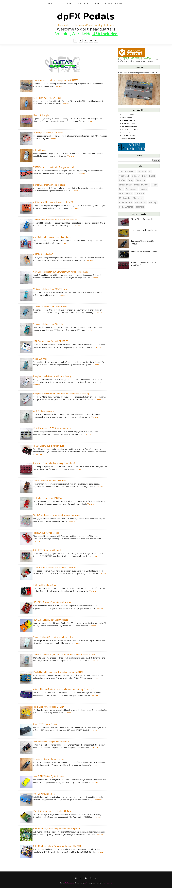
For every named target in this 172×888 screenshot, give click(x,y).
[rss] (96, 41)
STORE (58, 4)
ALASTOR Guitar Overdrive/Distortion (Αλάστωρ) (55, 567)
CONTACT (88, 4)
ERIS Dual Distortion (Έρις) (45, 585)
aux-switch (124, 175)
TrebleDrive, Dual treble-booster (47, 532)
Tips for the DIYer (127, 138)
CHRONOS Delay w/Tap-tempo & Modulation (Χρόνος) (57, 828)
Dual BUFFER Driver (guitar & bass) (48, 776)
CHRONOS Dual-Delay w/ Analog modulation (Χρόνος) (57, 846)
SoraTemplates (69, 883)
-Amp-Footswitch (127, 171)
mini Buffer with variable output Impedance (52, 237)
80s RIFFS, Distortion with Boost (47, 550)
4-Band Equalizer (40, 150)
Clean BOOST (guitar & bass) (45, 724)
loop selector (125, 193)
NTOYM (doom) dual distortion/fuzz (48, 445)
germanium (131, 189)
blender (136, 175)
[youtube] (86, 41)
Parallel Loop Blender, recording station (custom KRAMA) (58, 672)
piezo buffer (140, 202)
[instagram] (75, 41)
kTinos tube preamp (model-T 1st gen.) (49, 184)
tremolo (140, 206)
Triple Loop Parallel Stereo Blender (48, 706)
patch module (125, 202)
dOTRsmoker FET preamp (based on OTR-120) (53, 202)
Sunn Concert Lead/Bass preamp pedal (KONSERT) (55, 80)
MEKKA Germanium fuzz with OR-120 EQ (50, 341)
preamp (153, 202)
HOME (50, 4)
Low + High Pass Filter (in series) (47, 97)
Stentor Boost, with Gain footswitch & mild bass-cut (55, 219)
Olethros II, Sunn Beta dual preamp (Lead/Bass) (54, 463)
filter (154, 184)
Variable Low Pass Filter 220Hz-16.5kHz (50, 306)
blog (144, 175)
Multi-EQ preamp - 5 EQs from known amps (52, 428)
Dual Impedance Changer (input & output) (51, 741)
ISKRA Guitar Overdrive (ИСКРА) (47, 498)
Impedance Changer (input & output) (49, 759)
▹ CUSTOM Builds (127, 135)
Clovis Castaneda (107, 883)
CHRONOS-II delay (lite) (43, 254)
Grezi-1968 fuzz (39, 358)
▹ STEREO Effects (127, 114)
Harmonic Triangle (41, 115)
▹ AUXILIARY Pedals (128, 123)
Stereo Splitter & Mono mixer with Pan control (53, 637)
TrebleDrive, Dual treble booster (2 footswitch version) (56, 515)
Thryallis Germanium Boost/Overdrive (49, 480)
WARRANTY (108, 4)
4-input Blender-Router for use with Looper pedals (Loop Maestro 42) (63, 689)
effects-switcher (141, 184)
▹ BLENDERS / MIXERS (129, 129)
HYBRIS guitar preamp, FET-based (48, 132)
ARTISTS (77, 4)
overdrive (138, 198)
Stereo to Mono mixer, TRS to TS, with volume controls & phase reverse (64, 654)
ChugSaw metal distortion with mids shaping (52, 376)
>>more (59, 86)
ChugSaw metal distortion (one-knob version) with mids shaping (61, 393)
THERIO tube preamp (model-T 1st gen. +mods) (53, 167)
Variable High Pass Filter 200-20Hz (48, 324)
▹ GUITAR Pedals (127, 120)
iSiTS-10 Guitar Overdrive (44, 411)
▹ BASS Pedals (126, 118)
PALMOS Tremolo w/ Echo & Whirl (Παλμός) (53, 811)
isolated (143, 189)
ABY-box (142, 171)
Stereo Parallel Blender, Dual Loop (144, 251)
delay (130, 180)
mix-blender (125, 198)
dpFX (85, 883)
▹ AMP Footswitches (128, 126)
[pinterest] (91, 41)
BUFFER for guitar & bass (44, 793)
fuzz (121, 189)
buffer (122, 180)
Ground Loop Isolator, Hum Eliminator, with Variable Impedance (60, 271)
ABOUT (97, 4)
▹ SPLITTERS (125, 133)
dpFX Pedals (86, 15)
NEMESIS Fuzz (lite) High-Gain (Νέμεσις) (50, 619)
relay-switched (126, 206)
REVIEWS (67, 4)
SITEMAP (118, 4)
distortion (140, 180)
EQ (150, 171)
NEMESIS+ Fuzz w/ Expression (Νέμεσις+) (52, 602)
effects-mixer (125, 184)
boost (152, 175)
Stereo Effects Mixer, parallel (142, 219)
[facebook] (81, 41)
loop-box (139, 193)
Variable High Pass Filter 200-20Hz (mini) (50, 289)
